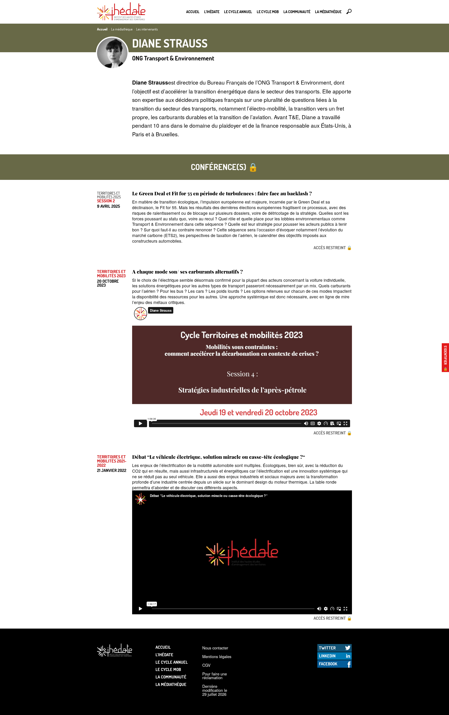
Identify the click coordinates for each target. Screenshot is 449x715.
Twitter (327, 648)
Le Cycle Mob (268, 11)
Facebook (328, 664)
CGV (206, 665)
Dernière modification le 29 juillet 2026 (214, 690)
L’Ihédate (211, 11)
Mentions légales (216, 656)
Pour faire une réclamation (214, 676)
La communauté (296, 11)
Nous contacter (215, 648)
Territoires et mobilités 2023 (111, 274)
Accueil (192, 11)
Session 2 (106, 201)
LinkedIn (327, 656)
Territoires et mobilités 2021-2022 (111, 461)
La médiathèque (328, 11)
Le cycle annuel (238, 11)
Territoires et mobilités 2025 (109, 195)
